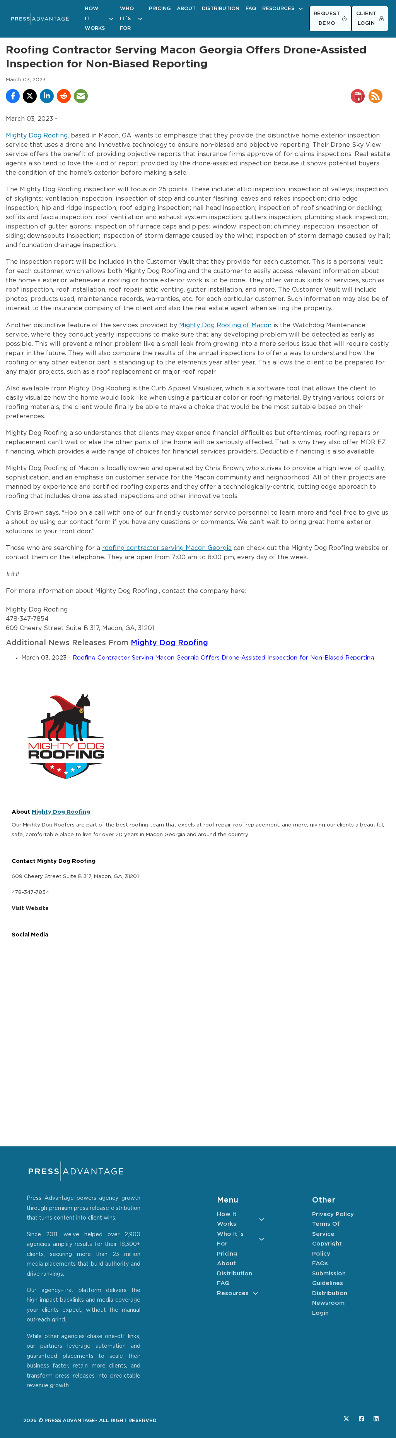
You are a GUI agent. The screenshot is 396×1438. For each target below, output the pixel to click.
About (186, 9)
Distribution (220, 9)
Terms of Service (326, 1229)
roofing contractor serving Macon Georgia (167, 548)
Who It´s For (127, 19)
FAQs (320, 1263)
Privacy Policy (333, 1214)
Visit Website (30, 908)
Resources (278, 9)
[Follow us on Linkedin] (376, 1419)
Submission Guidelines (329, 1278)
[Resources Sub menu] (300, 8)
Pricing (160, 9)
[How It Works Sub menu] (111, 18)
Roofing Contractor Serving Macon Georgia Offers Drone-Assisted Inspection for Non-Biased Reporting (223, 657)
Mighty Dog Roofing (37, 136)
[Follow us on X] (346, 1419)
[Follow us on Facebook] (361, 1419)
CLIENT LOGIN (366, 19)
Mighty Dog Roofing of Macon (225, 325)
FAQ (251, 9)
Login (320, 1313)
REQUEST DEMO (327, 19)
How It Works (95, 19)
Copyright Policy (327, 1248)
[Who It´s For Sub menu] (140, 18)
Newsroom (328, 1303)
